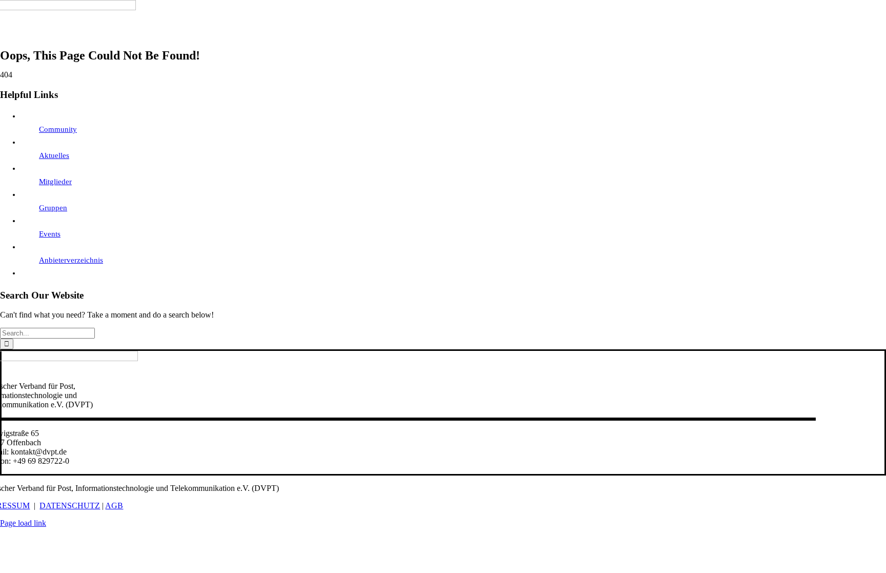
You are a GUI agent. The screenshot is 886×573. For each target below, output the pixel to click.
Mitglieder (55, 181)
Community (58, 129)
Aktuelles (54, 155)
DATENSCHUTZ (69, 505)
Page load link (23, 523)
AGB (114, 505)
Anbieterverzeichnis (71, 260)
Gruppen (53, 208)
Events (50, 234)
